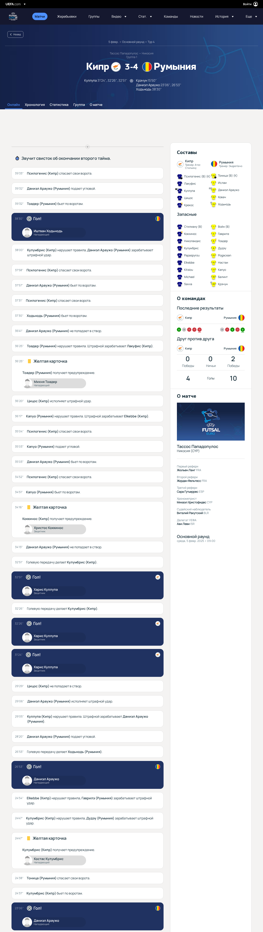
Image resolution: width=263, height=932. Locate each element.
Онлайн (13, 105)
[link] (40, 16)
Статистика (59, 105)
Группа (79, 105)
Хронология (35, 105)
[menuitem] (41, 16)
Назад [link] (17, 34)
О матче (96, 105)
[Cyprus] (157, 577)
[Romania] (157, 218)
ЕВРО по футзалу (13, 16)
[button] (119, 16)
